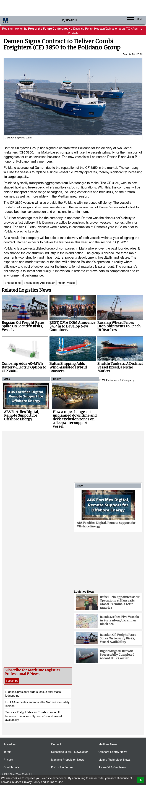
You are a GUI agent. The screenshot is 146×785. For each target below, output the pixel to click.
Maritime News (107, 744)
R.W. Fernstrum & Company (117, 380)
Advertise (9, 744)
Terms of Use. (55, 782)
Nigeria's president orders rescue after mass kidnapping (33, 694)
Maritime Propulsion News (67, 759)
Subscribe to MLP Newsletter (69, 752)
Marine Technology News (114, 759)
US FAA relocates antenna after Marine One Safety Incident (37, 704)
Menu (139, 19)
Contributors (11, 767)
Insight (57, 379)
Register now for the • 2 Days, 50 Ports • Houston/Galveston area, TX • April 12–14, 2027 (73, 30)
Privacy (8, 759)
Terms (7, 752)
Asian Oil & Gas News (112, 767)
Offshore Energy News (112, 752)
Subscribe (12, 681)
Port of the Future (62, 767)
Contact (56, 744)
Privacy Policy (31, 782)
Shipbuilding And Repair (39, 283)
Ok (140, 780)
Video (7, 379)
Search (71, 20)
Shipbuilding (13, 283)
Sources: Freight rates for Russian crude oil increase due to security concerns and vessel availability (33, 716)
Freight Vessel (66, 283)
